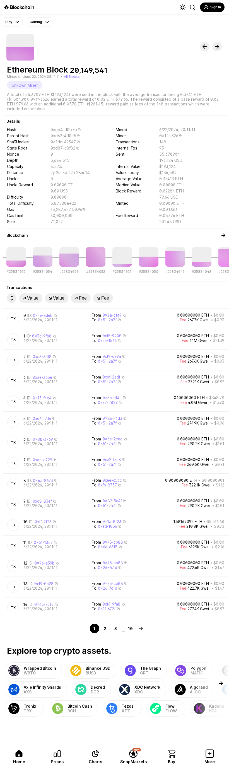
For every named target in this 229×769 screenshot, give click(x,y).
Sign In (215, 7)
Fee (83, 298)
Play (8, 22)
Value (32, 298)
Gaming (36, 22)
